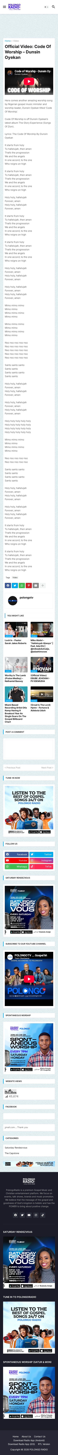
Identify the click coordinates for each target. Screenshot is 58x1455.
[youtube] (29, 1215)
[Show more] (43, 585)
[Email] (36, 585)
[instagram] (36, 1215)
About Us (26, 1436)
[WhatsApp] (22, 585)
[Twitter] (15, 585)
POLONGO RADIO (39, 1449)
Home (8, 41)
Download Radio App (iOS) (21, 1444)
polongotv (26, 597)
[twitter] (22, 1215)
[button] (4, 7)
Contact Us (39, 1436)
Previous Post (13, 767)
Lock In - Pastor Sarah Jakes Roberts (15, 641)
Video (16, 41)
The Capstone (12, 1153)
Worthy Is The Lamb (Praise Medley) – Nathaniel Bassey (15, 678)
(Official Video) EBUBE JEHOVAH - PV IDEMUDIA (40, 678)
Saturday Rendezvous (16, 1147)
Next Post (46, 767)
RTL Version (44, 1444)
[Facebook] (8, 585)
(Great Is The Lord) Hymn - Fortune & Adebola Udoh (41, 708)
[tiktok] (42, 1215)
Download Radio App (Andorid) (29, 1440)
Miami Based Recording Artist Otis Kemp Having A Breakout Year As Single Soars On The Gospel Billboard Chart (16, 713)
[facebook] (15, 1215)
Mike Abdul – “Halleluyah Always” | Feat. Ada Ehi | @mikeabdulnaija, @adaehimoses (42, 646)
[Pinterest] (29, 585)
